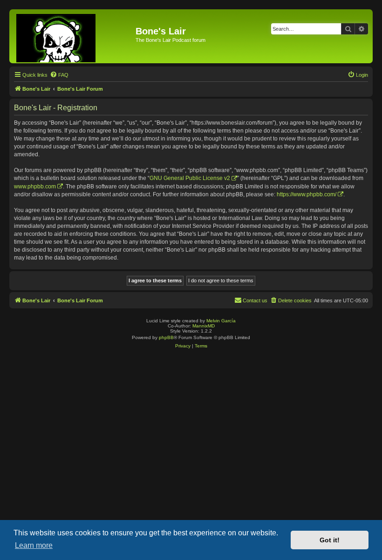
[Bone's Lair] (74, 36)
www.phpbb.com (35, 186)
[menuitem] (59, 74)
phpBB (166, 337)
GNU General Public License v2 (190, 178)
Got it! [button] (330, 540)
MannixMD (203, 325)
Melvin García (221, 320)
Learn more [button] (34, 545)
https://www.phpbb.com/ (306, 194)
